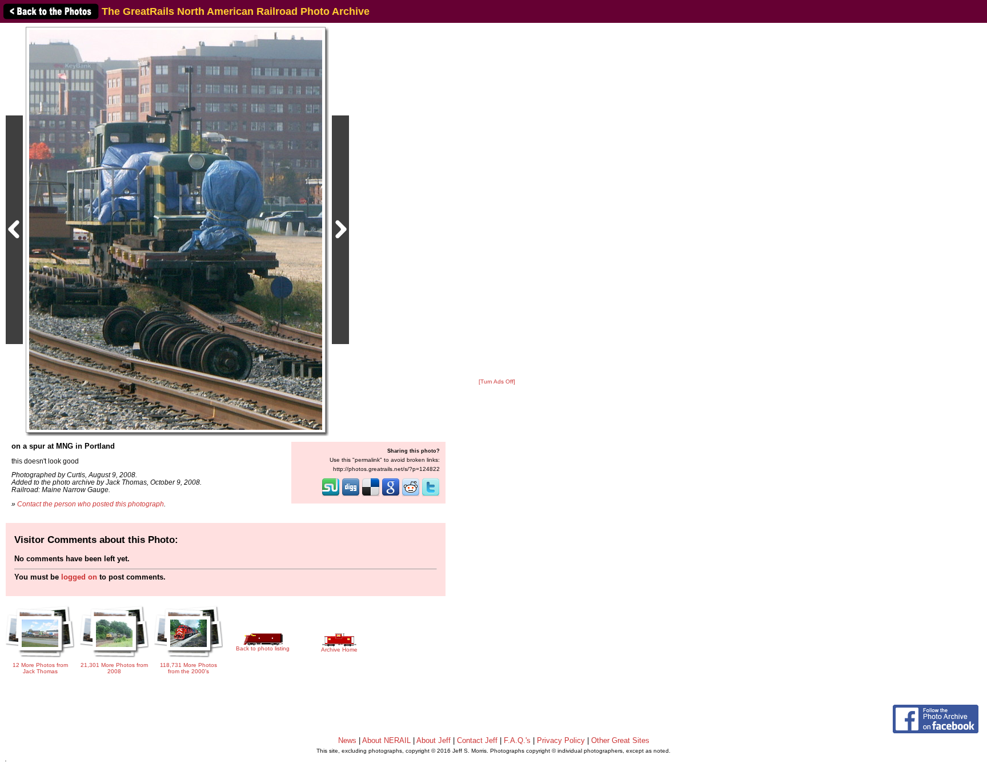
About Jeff (433, 740)
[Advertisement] (497, 201)
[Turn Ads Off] (497, 381)
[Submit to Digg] (351, 495)
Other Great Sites (620, 740)
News (347, 740)
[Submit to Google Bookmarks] (391, 495)
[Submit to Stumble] (331, 495)
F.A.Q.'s (517, 740)
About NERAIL (386, 740)
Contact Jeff (477, 740)
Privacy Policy (561, 740)
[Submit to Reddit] (411, 495)
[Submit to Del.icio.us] (371, 495)
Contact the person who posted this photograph (90, 504)
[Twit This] (431, 495)
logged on (79, 577)
